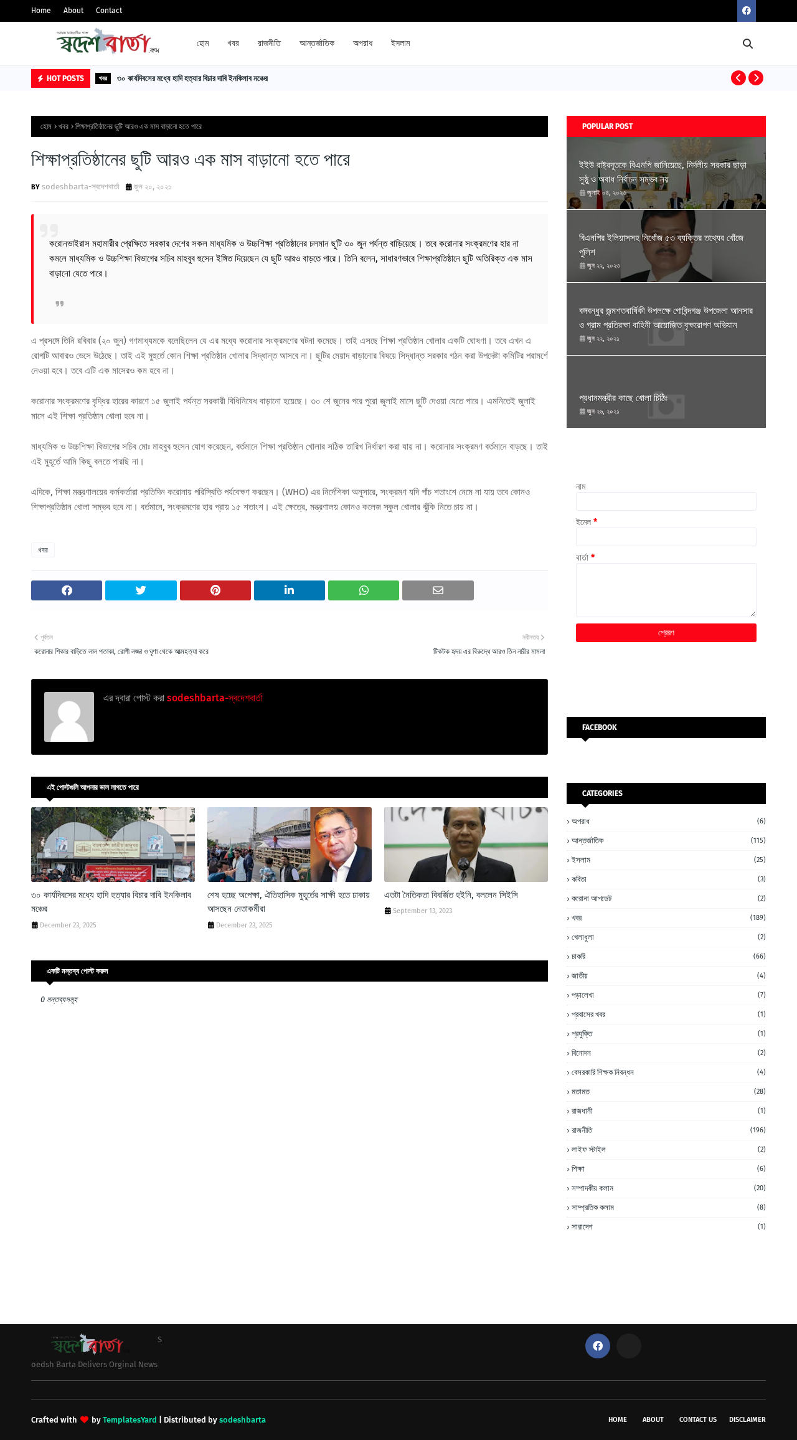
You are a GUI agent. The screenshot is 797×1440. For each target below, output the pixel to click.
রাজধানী (669, 1111)
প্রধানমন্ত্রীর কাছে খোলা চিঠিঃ (623, 398)
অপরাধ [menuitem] (362, 43)
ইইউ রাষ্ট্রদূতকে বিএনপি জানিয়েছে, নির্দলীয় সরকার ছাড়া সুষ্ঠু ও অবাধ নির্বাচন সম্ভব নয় (663, 172)
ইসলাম (669, 859)
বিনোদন (669, 1053)
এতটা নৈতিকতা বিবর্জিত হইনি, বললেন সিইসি (451, 895)
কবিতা (669, 879)
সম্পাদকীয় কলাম (669, 1188)
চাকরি (669, 956)
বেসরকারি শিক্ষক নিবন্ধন (669, 1072)
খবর (63, 126)
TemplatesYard (130, 1419)
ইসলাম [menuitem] (400, 43)
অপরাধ (669, 821)
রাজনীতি (669, 1130)
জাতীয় (669, 975)
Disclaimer (747, 1420)
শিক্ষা (669, 1168)
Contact (109, 10)
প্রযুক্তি (669, 1033)
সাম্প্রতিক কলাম (669, 1207)
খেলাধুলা (669, 937)
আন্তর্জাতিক (669, 840)
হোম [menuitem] (203, 43)
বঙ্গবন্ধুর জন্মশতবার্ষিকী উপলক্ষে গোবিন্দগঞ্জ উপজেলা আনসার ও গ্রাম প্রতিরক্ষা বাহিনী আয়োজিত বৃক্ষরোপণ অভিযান (666, 318)
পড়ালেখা (669, 995)
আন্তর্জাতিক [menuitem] (316, 43)
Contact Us (698, 1420)
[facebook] (746, 11)
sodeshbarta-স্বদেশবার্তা (81, 186)
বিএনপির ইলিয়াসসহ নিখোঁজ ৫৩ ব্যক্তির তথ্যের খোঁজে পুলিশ (661, 245)
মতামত (669, 1091)
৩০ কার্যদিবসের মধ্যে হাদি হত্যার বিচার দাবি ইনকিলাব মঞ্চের (192, 78)
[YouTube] (628, 1345)
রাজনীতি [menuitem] (269, 43)
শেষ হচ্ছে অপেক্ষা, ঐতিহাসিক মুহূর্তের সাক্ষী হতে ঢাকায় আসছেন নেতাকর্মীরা (288, 902)
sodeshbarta (242, 1419)
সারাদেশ (669, 1226)
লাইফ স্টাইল (669, 1149)
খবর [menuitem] (233, 43)
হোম (46, 126)
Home (41, 10)
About (73, 10)
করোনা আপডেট (669, 898)
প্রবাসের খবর (669, 1014)
